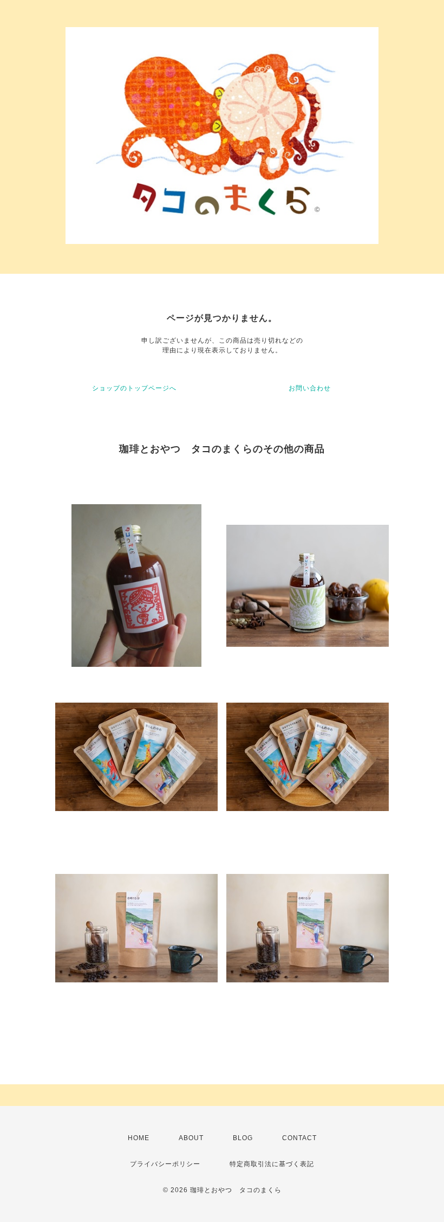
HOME (138, 1138)
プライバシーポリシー (165, 1164)
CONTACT (299, 1138)
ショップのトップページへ (134, 388)
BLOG (243, 1138)
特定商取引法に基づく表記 (272, 1164)
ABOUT (191, 1138)
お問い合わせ (310, 388)
